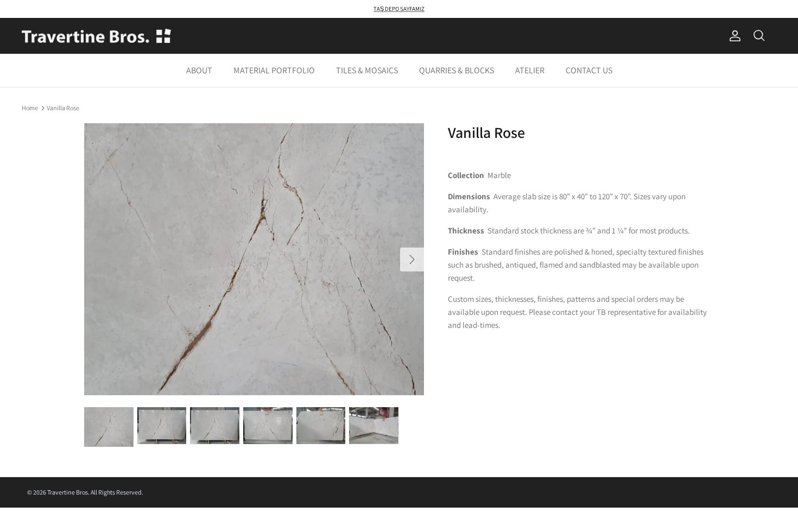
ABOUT (199, 70)
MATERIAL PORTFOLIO (274, 70)
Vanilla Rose (63, 107)
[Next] (412, 259)
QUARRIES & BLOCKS (456, 70)
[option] (254, 259)
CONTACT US (589, 70)
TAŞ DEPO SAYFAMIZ (399, 8)
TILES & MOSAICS (367, 70)
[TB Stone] (96, 36)
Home (30, 107)
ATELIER (529, 70)
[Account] (733, 35)
